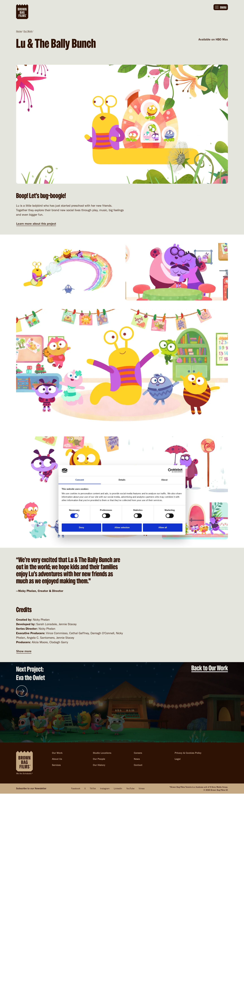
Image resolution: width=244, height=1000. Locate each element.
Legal (177, 759)
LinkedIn (118, 788)
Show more (23, 651)
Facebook (75, 788)
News (137, 759)
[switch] (106, 516)
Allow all (162, 527)
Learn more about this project (36, 224)
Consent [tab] (79, 480)
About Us (57, 759)
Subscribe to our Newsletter (31, 788)
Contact (138, 765)
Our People (99, 759)
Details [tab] (122, 480)
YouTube (130, 788)
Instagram (105, 788)
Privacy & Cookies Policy (188, 752)
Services (56, 765)
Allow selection (122, 527)
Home (19, 31)
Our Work (27, 31)
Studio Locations (102, 752)
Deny (81, 527)
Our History (99, 765)
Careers (138, 752)
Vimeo (142, 788)
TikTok (93, 788)
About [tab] (164, 480)
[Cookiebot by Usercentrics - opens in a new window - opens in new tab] (170, 470)
